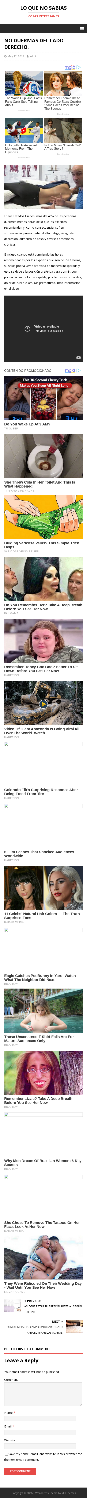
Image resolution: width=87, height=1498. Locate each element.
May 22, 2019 (16, 56)
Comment (11, 1380)
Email (8, 1426)
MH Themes (69, 1493)
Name (9, 1413)
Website (9, 1440)
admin (34, 56)
